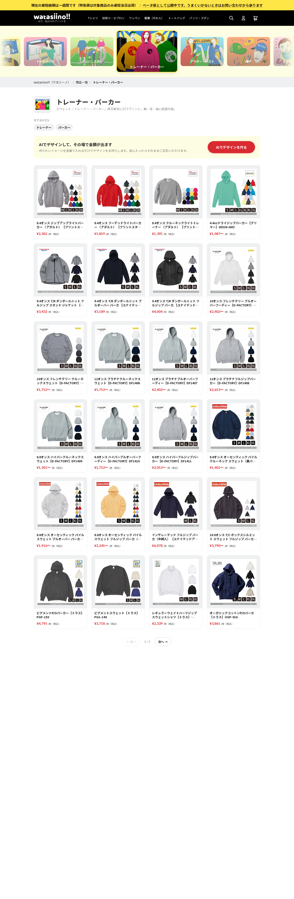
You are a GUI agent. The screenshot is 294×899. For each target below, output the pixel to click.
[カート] (255, 18)
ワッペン (134, 18)
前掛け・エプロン (113, 18)
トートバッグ (176, 18)
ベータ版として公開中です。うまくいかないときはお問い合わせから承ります (203, 5)
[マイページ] (243, 18)
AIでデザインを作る (231, 147)
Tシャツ (93, 18)
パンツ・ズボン (199, 18)
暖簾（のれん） (154, 18)
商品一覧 (82, 82)
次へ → (163, 642)
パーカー (64, 127)
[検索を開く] (231, 18)
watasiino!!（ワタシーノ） (52, 82)
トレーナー (43, 127)
